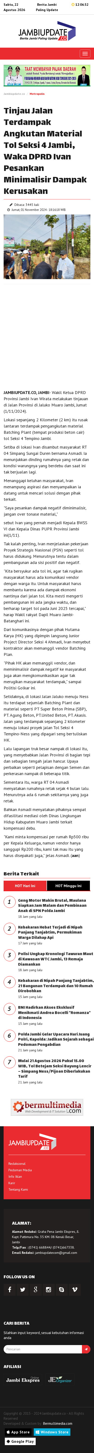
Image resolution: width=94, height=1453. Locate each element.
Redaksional (17, 1163)
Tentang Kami (18, 1189)
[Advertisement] (47, 335)
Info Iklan (15, 1176)
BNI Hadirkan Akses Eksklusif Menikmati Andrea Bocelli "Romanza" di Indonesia (54, 1013)
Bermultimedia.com (57, 1423)
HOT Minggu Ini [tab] (68, 885)
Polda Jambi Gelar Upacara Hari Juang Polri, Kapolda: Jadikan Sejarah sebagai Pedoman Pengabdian (56, 1039)
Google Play (22, 1441)
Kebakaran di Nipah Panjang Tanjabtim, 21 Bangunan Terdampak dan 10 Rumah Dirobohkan (56, 986)
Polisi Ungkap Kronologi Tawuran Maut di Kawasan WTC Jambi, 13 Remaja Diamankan (55, 959)
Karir (11, 1183)
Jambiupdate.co (14, 94)
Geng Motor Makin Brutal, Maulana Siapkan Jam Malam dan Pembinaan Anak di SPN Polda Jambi (52, 906)
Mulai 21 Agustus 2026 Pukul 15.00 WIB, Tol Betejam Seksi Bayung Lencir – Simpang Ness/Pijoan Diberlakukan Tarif (54, 1069)
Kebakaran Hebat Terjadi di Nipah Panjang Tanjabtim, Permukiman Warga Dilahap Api (50, 932)
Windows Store (55, 1432)
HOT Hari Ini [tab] (25, 885)
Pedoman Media (20, 1170)
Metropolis (37, 94)
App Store (20, 1432)
